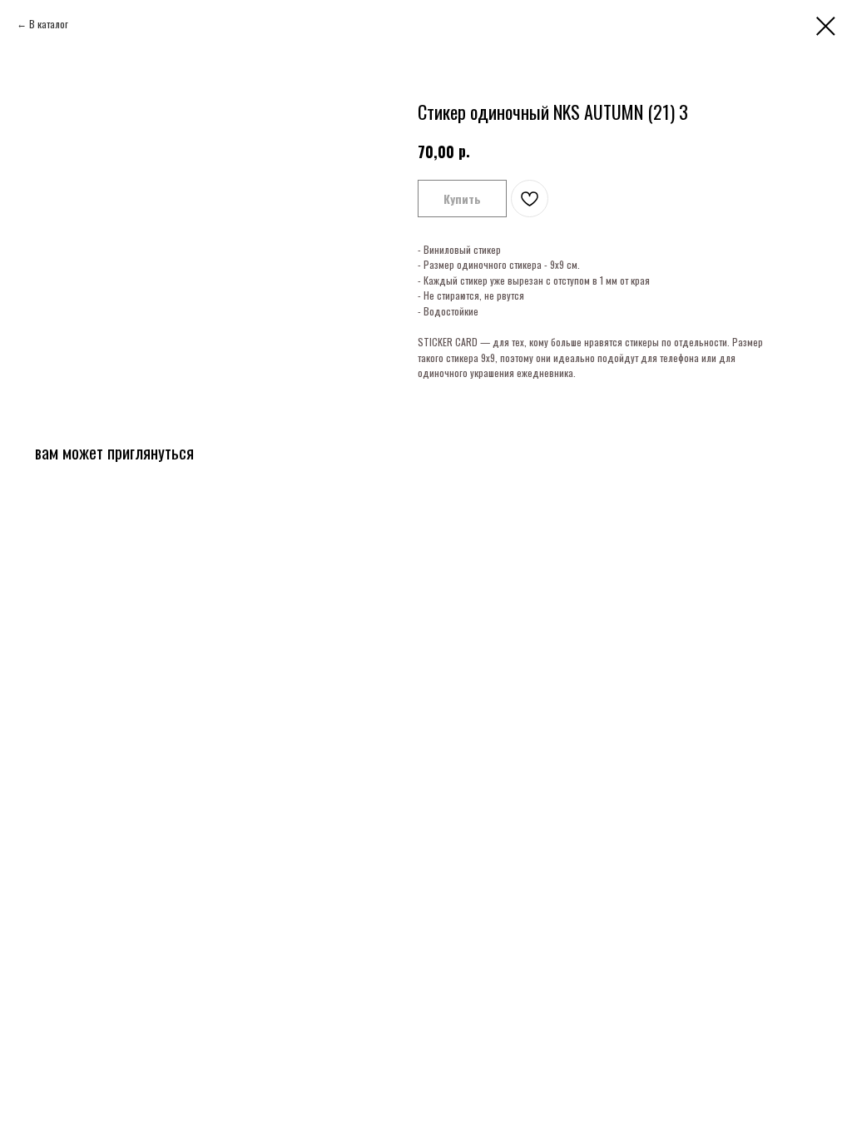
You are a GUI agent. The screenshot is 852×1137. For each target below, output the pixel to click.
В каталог (48, 24)
